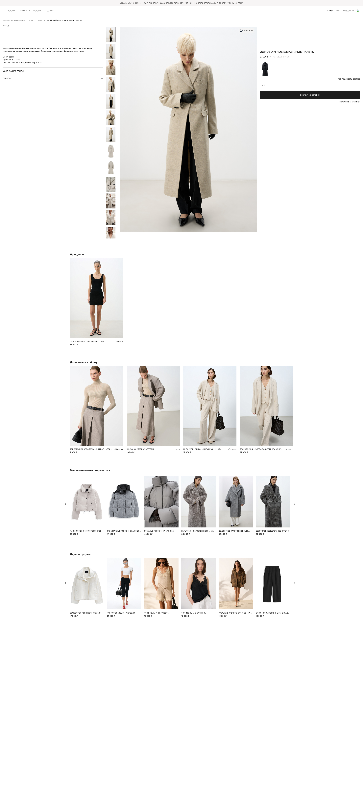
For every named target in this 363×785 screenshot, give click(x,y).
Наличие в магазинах (349, 101)
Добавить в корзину (310, 95)
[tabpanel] (87, 502)
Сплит (163, 3)
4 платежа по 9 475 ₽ (280, 57)
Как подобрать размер (349, 79)
